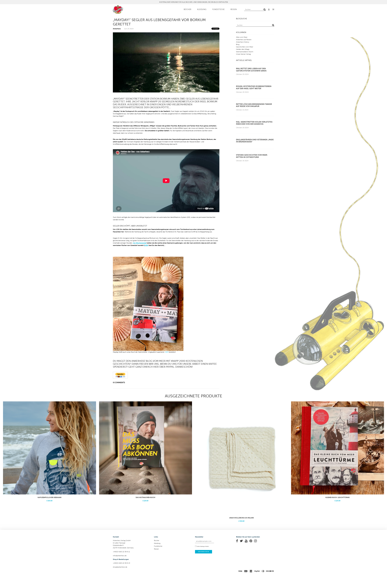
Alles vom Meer (241, 37)
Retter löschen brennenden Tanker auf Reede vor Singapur (254, 105)
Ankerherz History (242, 42)
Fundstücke (218, 9)
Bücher (187, 9)
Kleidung (202, 9)
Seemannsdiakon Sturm (244, 52)
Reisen (233, 9)
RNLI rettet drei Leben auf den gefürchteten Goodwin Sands (251, 70)
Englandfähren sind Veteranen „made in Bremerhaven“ (255, 141)
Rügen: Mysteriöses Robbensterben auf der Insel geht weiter (253, 87)
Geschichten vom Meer (244, 47)
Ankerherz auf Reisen (243, 40)
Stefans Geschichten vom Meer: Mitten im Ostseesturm (252, 156)
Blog (237, 44)
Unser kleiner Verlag (243, 54)
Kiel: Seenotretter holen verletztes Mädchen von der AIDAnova (254, 123)
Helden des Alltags (242, 49)
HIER (146, 245)
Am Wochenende (139, 243)
